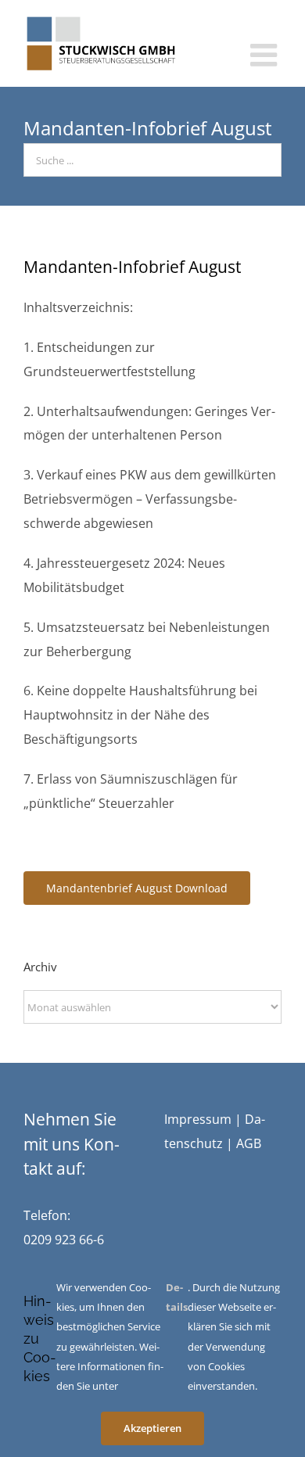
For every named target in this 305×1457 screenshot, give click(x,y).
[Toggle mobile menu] (266, 54)
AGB (248, 1143)
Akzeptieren (152, 1428)
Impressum (197, 1119)
